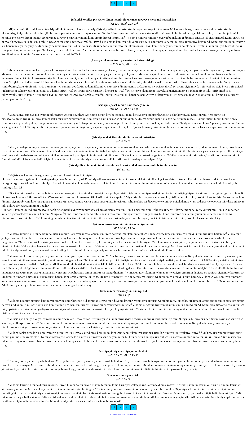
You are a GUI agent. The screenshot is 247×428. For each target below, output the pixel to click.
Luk (113, 3)
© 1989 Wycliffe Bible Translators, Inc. (123, 414)
